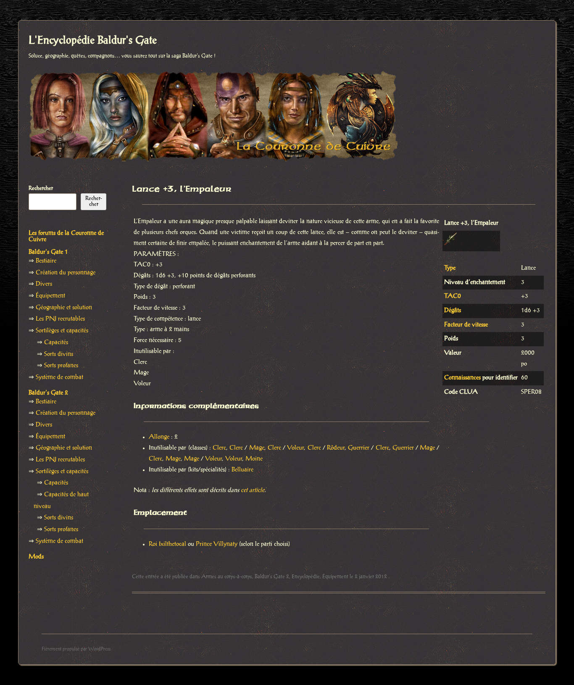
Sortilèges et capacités (62, 331)
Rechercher (41, 188)
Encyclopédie (306, 576)
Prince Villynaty (216, 544)
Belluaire (242, 470)
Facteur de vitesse (466, 325)
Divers (44, 284)
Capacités (56, 342)
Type (450, 268)
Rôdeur (336, 448)
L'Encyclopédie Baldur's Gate (93, 41)
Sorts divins (58, 354)
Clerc (219, 448)
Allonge (159, 437)
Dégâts (452, 311)
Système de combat (59, 377)
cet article (252, 490)
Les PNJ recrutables (60, 319)
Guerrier (358, 448)
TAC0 (452, 296)
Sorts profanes (61, 366)
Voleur (295, 448)
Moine (254, 459)
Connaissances (462, 378)
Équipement (335, 576)
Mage (256, 448)
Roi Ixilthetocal (167, 544)
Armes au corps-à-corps (226, 576)
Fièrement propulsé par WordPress (76, 649)
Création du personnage (65, 273)
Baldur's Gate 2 (272, 576)
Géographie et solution (64, 308)
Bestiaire (46, 261)
